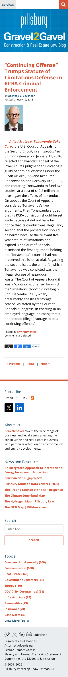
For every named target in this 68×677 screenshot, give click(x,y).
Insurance (15, 609)
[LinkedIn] (19, 407)
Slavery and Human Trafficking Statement (33, 654)
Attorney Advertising (19, 645)
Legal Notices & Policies (21, 641)
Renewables (16, 603)
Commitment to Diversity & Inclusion (30, 659)
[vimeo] (7, 634)
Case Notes (15, 615)
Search (34, 540)
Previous (13, 363)
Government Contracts (25, 580)
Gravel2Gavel (14, 431)
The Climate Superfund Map (25, 496)
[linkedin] (21, 634)
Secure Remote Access (20, 650)
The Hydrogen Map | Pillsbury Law (29, 501)
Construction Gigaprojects (23, 478)
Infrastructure (18, 597)
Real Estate (16, 574)
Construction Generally (25, 562)
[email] (29, 634)
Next (45, 363)
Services (8, 5)
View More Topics (17, 621)
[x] (14, 634)
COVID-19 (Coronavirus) (24, 591)
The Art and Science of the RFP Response (34, 490)
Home (30, 363)
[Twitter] (9, 407)
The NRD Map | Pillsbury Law (26, 507)
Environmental (26, 331)
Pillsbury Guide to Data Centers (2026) (32, 484)
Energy (13, 586)
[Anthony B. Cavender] (15, 118)
